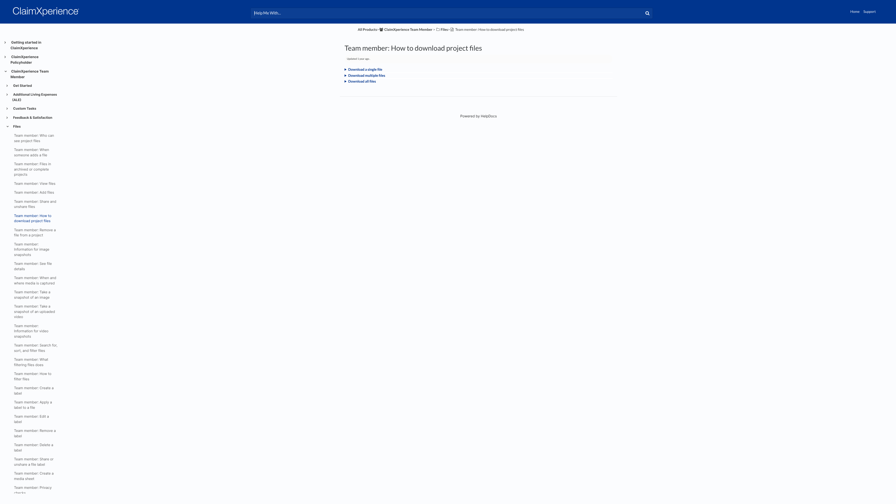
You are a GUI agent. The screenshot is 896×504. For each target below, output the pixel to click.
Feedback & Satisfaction (32, 118)
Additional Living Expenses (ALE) (34, 97)
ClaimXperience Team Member (29, 74)
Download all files (362, 81)
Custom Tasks (24, 109)
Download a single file (365, 69)
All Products (367, 30)
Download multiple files (366, 76)
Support (869, 12)
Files (16, 127)
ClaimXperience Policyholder (24, 60)
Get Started (22, 86)
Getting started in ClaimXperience (25, 45)
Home (855, 12)
